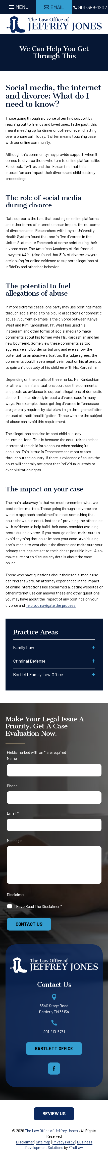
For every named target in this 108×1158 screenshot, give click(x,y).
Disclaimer (16, 894)
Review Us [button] (54, 1113)
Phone (12, 785)
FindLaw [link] (76, 1147)
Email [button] (57, 7)
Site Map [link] (43, 1142)
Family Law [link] (23, 647)
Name (12, 758)
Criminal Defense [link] (29, 661)
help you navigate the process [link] (51, 605)
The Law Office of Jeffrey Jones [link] (51, 1130)
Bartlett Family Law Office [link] (38, 674)
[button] (18, 6)
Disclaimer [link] (25, 1142)
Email (13, 813)
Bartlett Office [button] (54, 1048)
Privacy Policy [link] (63, 1142)
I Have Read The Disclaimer (38, 906)
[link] (54, 24)
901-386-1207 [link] (92, 7)
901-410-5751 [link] (54, 1031)
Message (14, 840)
